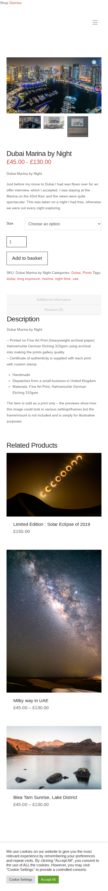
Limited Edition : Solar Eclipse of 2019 (51, 524)
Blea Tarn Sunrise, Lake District (45, 797)
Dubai (76, 273)
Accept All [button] (48, 879)
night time (63, 279)
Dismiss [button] (15, 3)
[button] (95, 22)
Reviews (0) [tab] (53, 310)
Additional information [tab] (54, 300)
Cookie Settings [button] (20, 879)
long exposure (28, 279)
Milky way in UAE (30, 700)
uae (76, 279)
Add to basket (27, 258)
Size (10, 223)
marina (47, 279)
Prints (87, 273)
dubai (11, 279)
